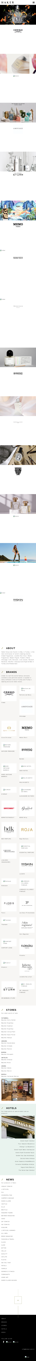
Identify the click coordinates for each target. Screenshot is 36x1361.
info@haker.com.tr (28, 1349)
